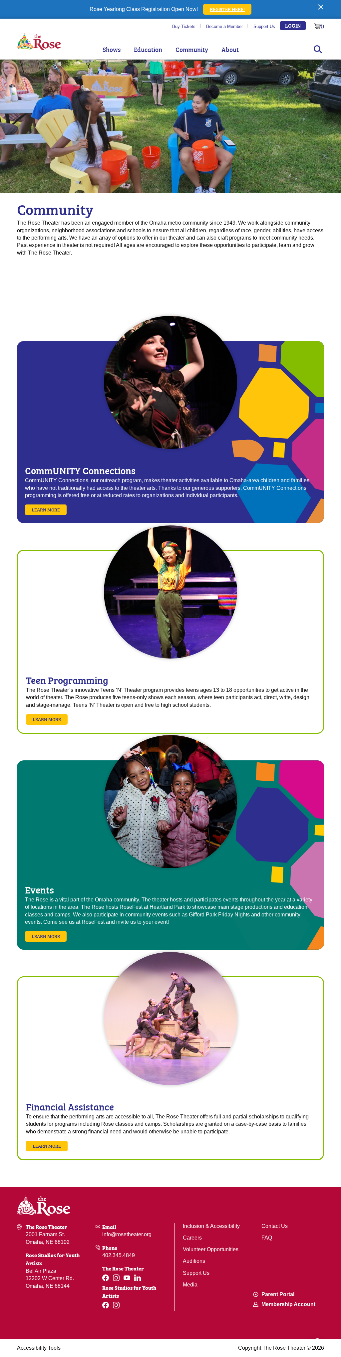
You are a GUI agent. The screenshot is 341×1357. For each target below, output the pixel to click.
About (230, 49)
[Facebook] (105, 1277)
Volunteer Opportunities (210, 1249)
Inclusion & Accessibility (211, 1226)
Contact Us (274, 1226)
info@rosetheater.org (127, 1234)
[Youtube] (127, 1277)
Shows (112, 49)
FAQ (266, 1238)
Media (190, 1284)
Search (318, 49)
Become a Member (224, 26)
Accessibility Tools (39, 1348)
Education (148, 49)
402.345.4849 (118, 1255)
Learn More (46, 509)
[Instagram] (116, 1277)
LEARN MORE (47, 718)
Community (191, 49)
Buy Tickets (183, 26)
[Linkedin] (137, 1277)
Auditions (194, 1261)
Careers (192, 1238)
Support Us (264, 26)
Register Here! (227, 8)
